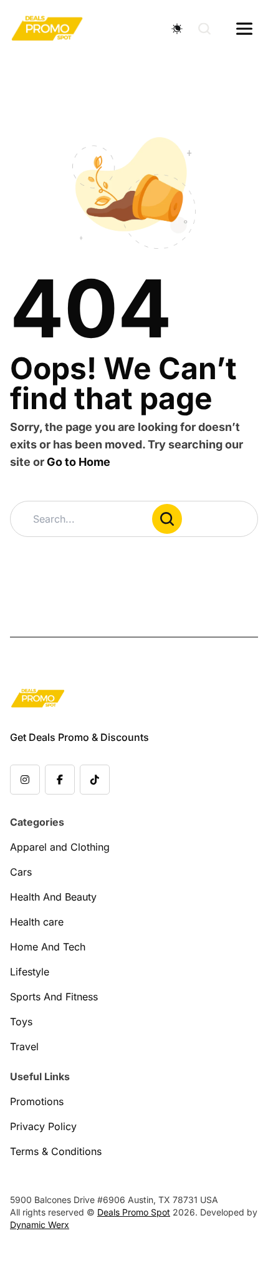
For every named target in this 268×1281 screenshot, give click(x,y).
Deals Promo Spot (133, 1212)
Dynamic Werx (39, 1224)
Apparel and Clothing (60, 847)
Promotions (37, 1101)
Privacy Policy (43, 1126)
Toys (21, 1021)
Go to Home (78, 461)
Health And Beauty (53, 897)
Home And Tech (47, 946)
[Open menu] (244, 28)
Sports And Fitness (54, 996)
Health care (37, 922)
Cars (21, 872)
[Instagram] (25, 780)
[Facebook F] (60, 780)
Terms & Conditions (56, 1151)
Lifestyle (29, 971)
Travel (24, 1046)
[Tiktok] (95, 780)
